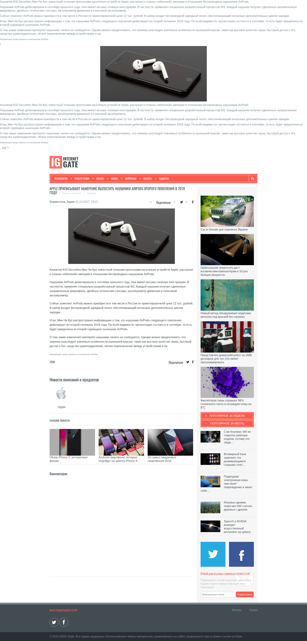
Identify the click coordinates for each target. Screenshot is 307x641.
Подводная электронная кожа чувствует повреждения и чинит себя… (226, 483)
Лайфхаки (130, 178)
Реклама (253, 610)
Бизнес (100, 178)
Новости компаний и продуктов (74, 379)
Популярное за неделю (227, 415)
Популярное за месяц (227, 423)
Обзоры (147, 178)
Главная (91, 193)
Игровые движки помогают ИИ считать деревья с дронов (238, 506)
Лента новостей (72, 193)
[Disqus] (121, 521)
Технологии (61, 178)
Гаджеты (164, 178)
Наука (114, 178)
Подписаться (244, 594)
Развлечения (82, 178)
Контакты (236, 610)
